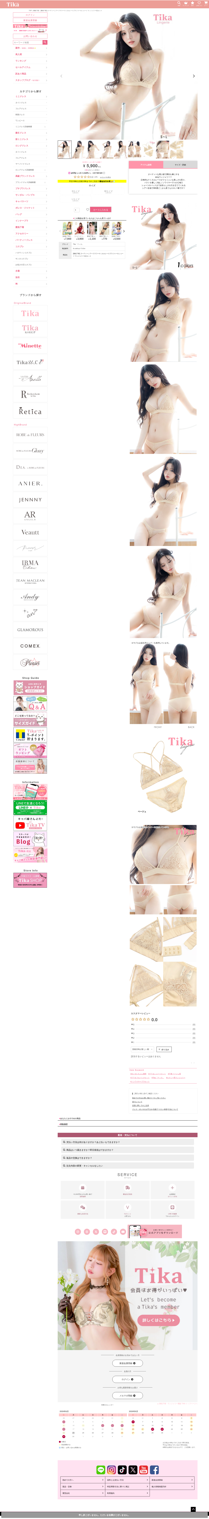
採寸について (137, 1101)
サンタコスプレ (21, 258)
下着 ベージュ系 (175, 1073)
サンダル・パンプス (25, 194)
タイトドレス (20, 102)
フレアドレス (20, 108)
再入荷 (18, 54)
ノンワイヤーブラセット (140, 1081)
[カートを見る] (206, 2)
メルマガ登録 (126, 1395)
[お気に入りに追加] (87, 209)
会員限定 (172, 1195)
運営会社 (66, 1493)
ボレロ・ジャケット (25, 207)
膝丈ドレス (20, 132)
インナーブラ (21, 220)
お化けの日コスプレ (23, 264)
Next (194, 76)
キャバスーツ (21, 201)
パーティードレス (24, 239)
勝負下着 (36, 11)
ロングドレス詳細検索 (24, 169)
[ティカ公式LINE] (104, 1232)
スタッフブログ (27, 79)
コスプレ (19, 246)
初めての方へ (67, 1479)
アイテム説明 (145, 165)
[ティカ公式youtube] (123, 1232)
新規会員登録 (30, 20)
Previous (61, 76)
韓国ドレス (20, 114)
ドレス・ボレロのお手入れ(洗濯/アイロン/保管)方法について (155, 1109)
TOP (30, 11)
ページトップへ (193, 1509)
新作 (25, 47)
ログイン (30, 14)
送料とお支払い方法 (115, 1479)
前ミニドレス (21, 139)
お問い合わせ (30, 36)
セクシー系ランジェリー (176, 1077)
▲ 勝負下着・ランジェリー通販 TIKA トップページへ (177, 1403)
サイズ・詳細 (180, 165)
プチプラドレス (22, 188)
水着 (17, 270)
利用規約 (110, 1493)
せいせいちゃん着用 (138, 1073)
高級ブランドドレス (25, 175)
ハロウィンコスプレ (23, 252)
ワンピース (20, 120)
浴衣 (17, 277)
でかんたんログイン (172, 1215)
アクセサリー (21, 233)
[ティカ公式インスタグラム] (77, 1232)
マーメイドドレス (22, 163)
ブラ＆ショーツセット (157, 1073)
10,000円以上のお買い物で (82, 1195)
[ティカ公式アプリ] (155, 1231)
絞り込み (165, 1049)
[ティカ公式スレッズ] (86, 1232)
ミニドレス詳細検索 (23, 126)
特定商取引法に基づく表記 (118, 1486)
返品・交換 (67, 1486)
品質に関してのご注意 (140, 1105)
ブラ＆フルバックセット (140, 1077)
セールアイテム (22, 67)
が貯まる (127, 1215)
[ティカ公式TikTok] (114, 1232)
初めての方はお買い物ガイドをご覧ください (149, 1098)
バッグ (18, 214)
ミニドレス (20, 96)
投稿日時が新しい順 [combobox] (140, 1049)
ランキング (20, 60)
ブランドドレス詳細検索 (25, 182)
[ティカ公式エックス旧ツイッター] (95, 1232)
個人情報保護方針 (159, 1486)
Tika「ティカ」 (78, 244)
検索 (45, 42)
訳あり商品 (20, 73)
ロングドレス (21, 145)
